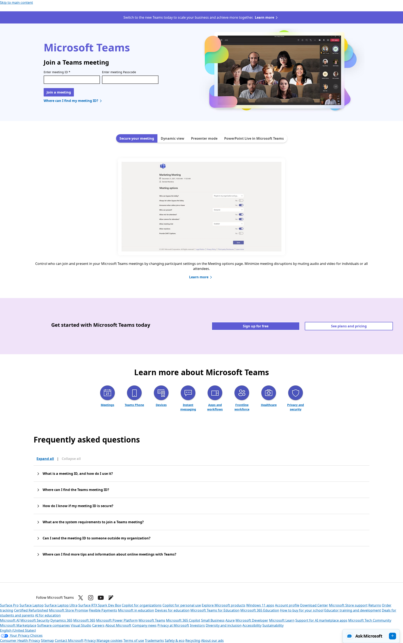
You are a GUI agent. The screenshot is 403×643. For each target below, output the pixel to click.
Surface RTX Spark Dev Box (99, 605)
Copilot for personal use (181, 605)
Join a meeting (59, 92)
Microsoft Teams (152, 620)
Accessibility (252, 625)
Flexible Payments (103, 610)
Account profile (287, 605)
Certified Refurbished (31, 610)
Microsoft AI (10, 620)
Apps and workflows (215, 407)
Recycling (192, 640)
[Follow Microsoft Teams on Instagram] (90, 597)
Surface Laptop (32, 605)
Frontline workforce (241, 407)
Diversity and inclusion (224, 625)
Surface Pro (9, 605)
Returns (374, 605)
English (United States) (18, 630)
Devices (161, 405)
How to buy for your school (301, 610)
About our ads (212, 640)
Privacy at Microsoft (173, 625)
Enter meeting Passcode (119, 72)
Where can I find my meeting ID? (71, 100)
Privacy (90, 640)
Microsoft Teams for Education (214, 610)
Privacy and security (295, 407)
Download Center (314, 605)
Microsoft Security (35, 620)
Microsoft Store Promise (68, 610)
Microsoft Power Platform (117, 620)
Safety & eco (174, 640)
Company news (144, 625)
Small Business (213, 620)
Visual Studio (81, 625)
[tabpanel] (201, 222)
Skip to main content (16, 2)
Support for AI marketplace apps (321, 620)
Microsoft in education (136, 610)
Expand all (45, 458)
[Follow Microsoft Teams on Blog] (110, 597)
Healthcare (269, 405)
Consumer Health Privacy (20, 640)
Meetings (107, 405)
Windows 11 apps (260, 605)
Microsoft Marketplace (18, 625)
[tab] (136, 138)
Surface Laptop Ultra (60, 605)
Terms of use (133, 640)
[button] (371, 636)
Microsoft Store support (348, 605)
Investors (197, 625)
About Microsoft (118, 625)
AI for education (48, 615)
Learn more (264, 17)
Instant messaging (188, 407)
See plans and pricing (349, 326)
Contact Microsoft (69, 640)
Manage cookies (110, 640)
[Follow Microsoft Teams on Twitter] (80, 597)
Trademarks (154, 640)
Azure (230, 620)
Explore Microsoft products (223, 605)
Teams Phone (134, 405)
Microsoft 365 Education (259, 610)
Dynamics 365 (61, 620)
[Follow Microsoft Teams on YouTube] (100, 597)
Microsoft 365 (84, 620)
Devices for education (172, 610)
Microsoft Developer (252, 620)
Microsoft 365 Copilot (183, 620)
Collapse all (71, 458)
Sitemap (47, 640)
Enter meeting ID (57, 72)
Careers (98, 625)
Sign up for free (255, 326)
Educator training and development (352, 610)
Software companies (53, 625)
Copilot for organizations (142, 605)
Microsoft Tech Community (369, 620)
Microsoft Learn (281, 620)
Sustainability (273, 625)
